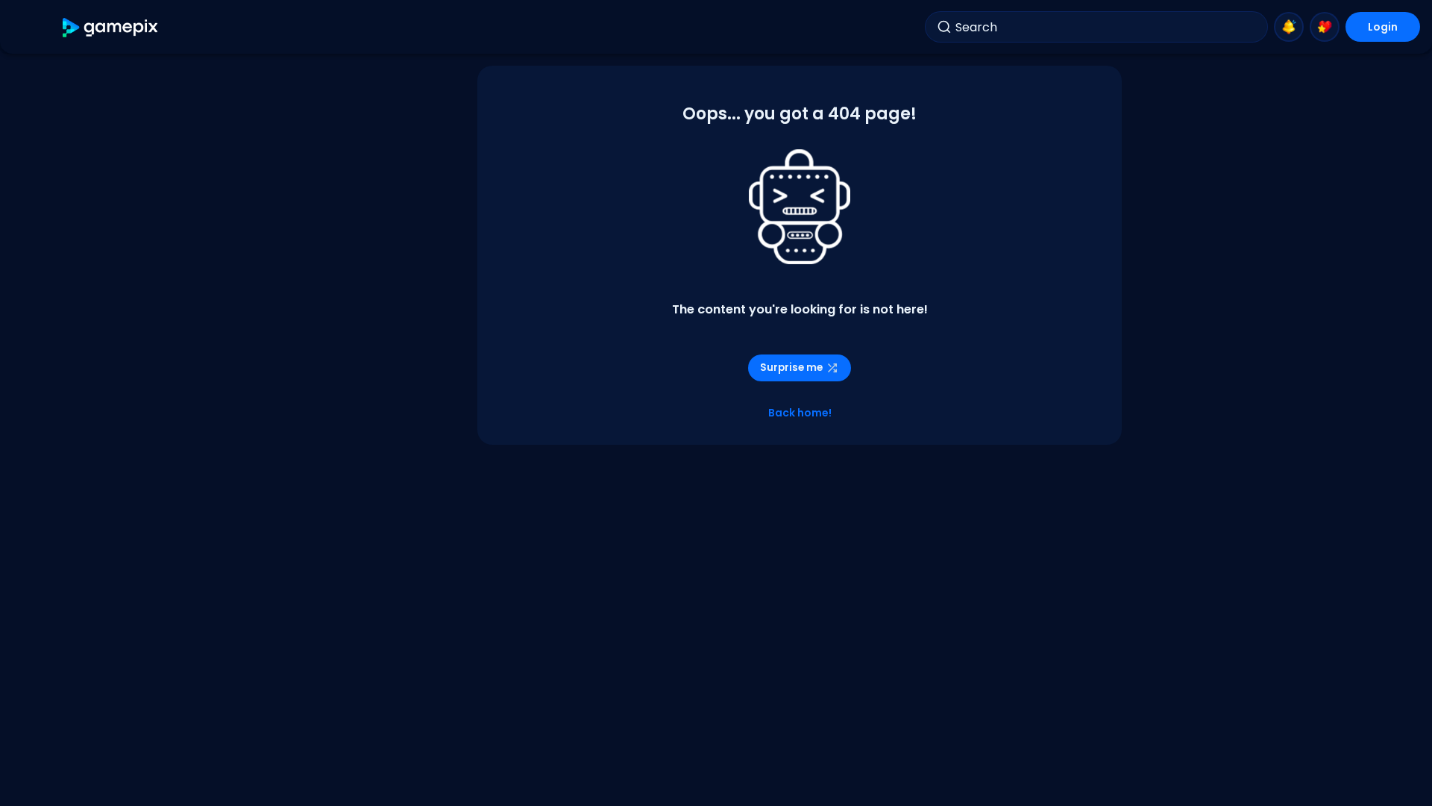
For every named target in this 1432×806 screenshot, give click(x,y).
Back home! (800, 412)
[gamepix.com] (111, 27)
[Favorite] (1325, 27)
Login (1383, 26)
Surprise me (791, 367)
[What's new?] (1289, 27)
